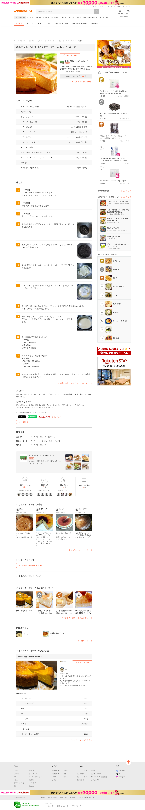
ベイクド (57, 441)
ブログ (93, 771)
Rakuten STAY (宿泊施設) (99, 777)
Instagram (122, 777)
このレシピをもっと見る (80, 740)
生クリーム (52, 437)
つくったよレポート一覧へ (79, 550)
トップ (16, 771)
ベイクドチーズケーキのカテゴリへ (75, 618)
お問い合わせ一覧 (62, 806)
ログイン (128, 13)
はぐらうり (30, 17)
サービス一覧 (49, 806)
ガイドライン (33, 783)
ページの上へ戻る (128, 762)
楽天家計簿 (108, 6)
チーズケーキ (49, 41)
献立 (39, 23)
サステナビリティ (77, 806)
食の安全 (94, 23)
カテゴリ (30, 23)
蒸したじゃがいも (53, 17)
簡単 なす (38, 17)
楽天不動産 (80, 774)
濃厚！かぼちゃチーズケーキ (30, 657)
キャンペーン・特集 (79, 23)
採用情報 (72, 797)
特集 (15, 786)
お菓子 (40, 41)
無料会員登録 (124, 16)
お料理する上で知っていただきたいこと (74, 383)
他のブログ (56, 417)
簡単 (50, 441)
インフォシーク (98, 6)
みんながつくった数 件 (76, 76)
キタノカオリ (71, 17)
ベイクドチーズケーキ (64, 41)
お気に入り (120, 13)
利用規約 (31, 780)
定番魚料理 (55, 774)
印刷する (25, 422)
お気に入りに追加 (71, 55)
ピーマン (63, 17)
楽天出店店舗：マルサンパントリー (41, 455)
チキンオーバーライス (90, 17)
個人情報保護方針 (52, 797)
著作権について (64, 797)
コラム (48, 23)
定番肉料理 (55, 771)
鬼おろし (79, 17)
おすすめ (19, 23)
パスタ (54, 777)
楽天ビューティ (82, 777)
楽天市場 (128, 6)
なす (99, 17)
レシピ (44, 441)
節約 (65, 777)
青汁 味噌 (105, 17)
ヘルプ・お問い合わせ (36, 777)
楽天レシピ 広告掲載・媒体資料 (86, 797)
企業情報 (43, 797)
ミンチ (45, 17)
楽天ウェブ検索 (96, 774)
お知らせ (31, 786)
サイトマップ (33, 774)
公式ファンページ (61, 23)
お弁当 (66, 771)
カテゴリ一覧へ (84, 641)
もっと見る (125, 191)
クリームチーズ (27, 117)
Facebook (122, 771)
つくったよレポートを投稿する (81, 82)
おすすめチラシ (119, 6)
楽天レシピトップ (19, 41)
